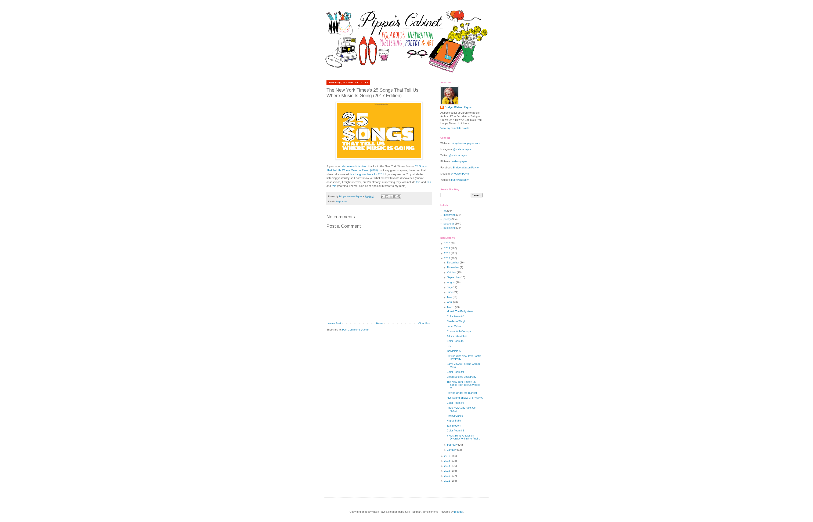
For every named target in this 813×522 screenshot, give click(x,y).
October (452, 272)
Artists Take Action (457, 336)
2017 (447, 258)
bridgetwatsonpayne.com (465, 143)
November (453, 267)
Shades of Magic (456, 321)
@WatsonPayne (460, 173)
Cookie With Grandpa (459, 331)
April (450, 302)
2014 (447, 465)
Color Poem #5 (455, 341)
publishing (450, 227)
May (450, 297)
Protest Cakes (455, 415)
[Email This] (383, 196)
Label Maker (454, 326)
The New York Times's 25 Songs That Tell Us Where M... (463, 385)
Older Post (424, 323)
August (451, 282)
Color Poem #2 (455, 430)
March (451, 307)
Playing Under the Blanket (462, 392)
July (449, 287)
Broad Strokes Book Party (461, 376)
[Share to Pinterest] (399, 196)
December (453, 262)
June (450, 292)
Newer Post (334, 323)
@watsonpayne (462, 149)
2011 (447, 480)
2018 (447, 253)
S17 (449, 346)
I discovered (353, 166)
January (452, 449)
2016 (447, 456)
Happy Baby (454, 420)
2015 (447, 460)
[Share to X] (391, 196)
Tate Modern (454, 425)
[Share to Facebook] (395, 196)
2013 (447, 470)
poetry (447, 219)
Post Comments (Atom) (355, 329)
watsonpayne (459, 161)
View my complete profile (454, 128)
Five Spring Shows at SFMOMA (465, 397)
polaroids (449, 223)
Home (379, 323)
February (452, 444)
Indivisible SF (454, 351)
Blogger (458, 511)
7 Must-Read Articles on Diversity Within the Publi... (463, 437)
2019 (447, 248)
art (445, 210)
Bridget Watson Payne (458, 107)
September (453, 277)
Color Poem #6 (455, 316)
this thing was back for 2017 (367, 174)
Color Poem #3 (455, 402)
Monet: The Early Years (460, 311)
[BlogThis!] (387, 196)
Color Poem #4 (455, 371)
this (418, 182)
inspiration (341, 201)
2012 (447, 475)
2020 (447, 243)
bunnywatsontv (460, 179)
